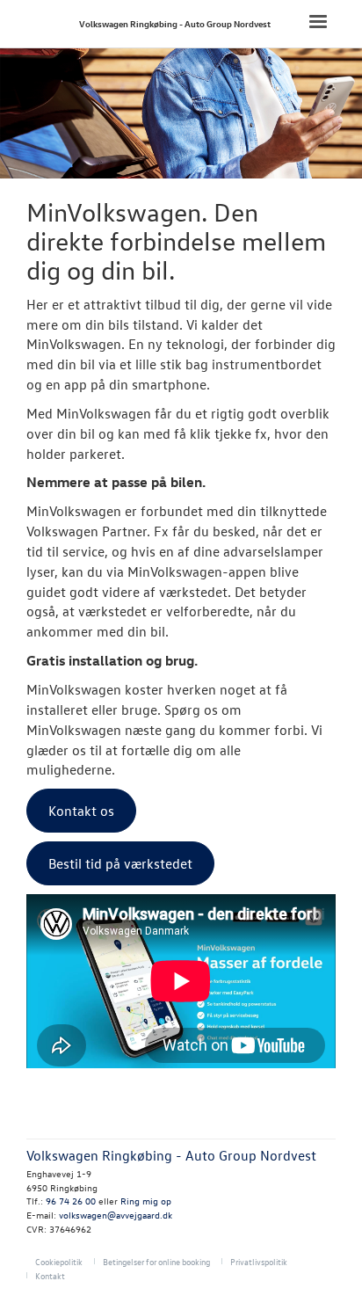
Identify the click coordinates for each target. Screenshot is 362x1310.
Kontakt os (81, 810)
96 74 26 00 (71, 1200)
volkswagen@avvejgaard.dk (115, 1214)
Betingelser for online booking (156, 1261)
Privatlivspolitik (258, 1261)
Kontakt (50, 1275)
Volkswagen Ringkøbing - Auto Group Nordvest (175, 23)
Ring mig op (145, 1200)
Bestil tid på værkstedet (120, 863)
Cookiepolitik (59, 1261)
